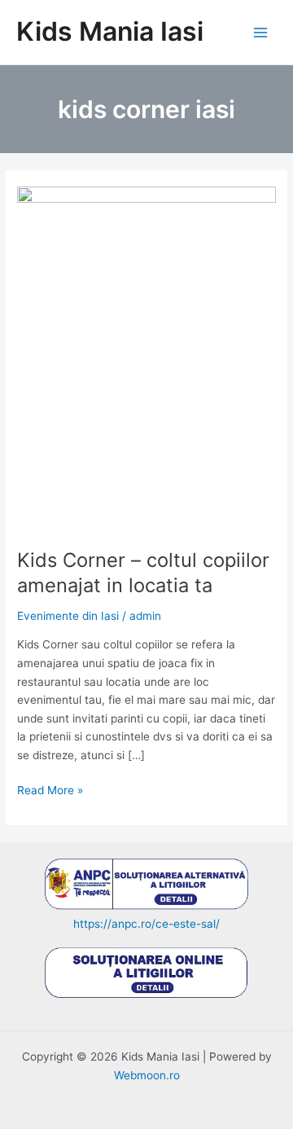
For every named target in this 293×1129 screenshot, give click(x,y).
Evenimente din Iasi (68, 615)
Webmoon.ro (147, 1075)
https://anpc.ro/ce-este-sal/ (146, 923)
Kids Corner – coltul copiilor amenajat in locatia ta (143, 572)
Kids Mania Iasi (109, 31)
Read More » (50, 791)
